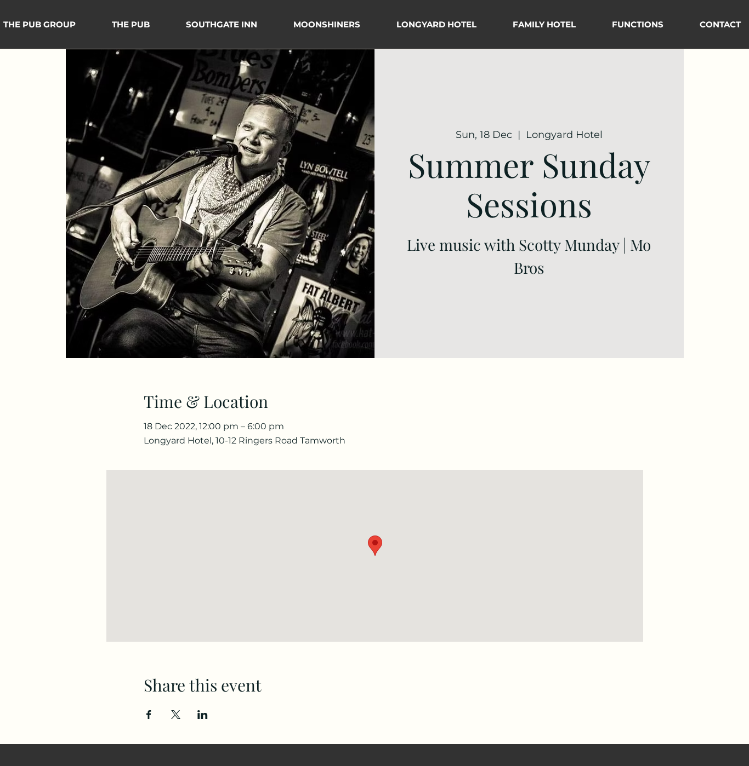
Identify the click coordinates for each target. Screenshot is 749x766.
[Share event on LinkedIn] (202, 714)
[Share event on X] (176, 714)
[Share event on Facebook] (149, 714)
